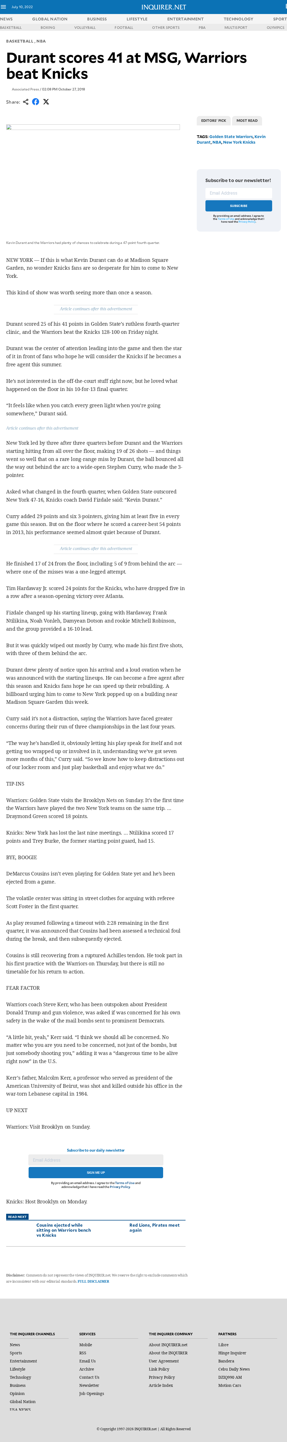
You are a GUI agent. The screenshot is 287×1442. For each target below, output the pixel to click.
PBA (202, 27)
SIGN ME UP (96, 1172)
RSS (82, 1352)
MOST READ (247, 120)
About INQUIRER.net (168, 1344)
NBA (41, 41)
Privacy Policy (120, 1187)
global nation (50, 19)
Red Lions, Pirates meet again (154, 1227)
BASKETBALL (11, 27)
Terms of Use (125, 1183)
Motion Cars (229, 1385)
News (6, 19)
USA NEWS (20, 1409)
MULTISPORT (235, 27)
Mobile (85, 1344)
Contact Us (89, 1377)
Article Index (161, 1385)
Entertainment (23, 1361)
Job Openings (91, 1393)
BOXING (48, 27)
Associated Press (25, 89)
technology (239, 19)
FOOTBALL (124, 27)
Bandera (226, 1361)
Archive (86, 1369)
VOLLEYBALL (85, 27)
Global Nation (23, 1401)
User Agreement (164, 1361)
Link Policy (159, 1369)
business (97, 19)
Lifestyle (17, 1369)
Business (18, 1385)
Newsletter (89, 1385)
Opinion (17, 1393)
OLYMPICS (276, 27)
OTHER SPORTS (166, 27)
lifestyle (137, 19)
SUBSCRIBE (239, 206)
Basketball (20, 41)
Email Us (87, 1361)
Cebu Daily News (234, 1369)
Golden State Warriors (231, 136)
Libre (223, 1344)
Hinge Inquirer (232, 1352)
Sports (16, 1352)
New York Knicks (239, 142)
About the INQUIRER (168, 1352)
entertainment (185, 19)
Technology (20, 1377)
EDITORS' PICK (213, 120)
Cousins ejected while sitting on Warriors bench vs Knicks (63, 1230)
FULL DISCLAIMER (93, 1281)
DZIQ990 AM (230, 1377)
